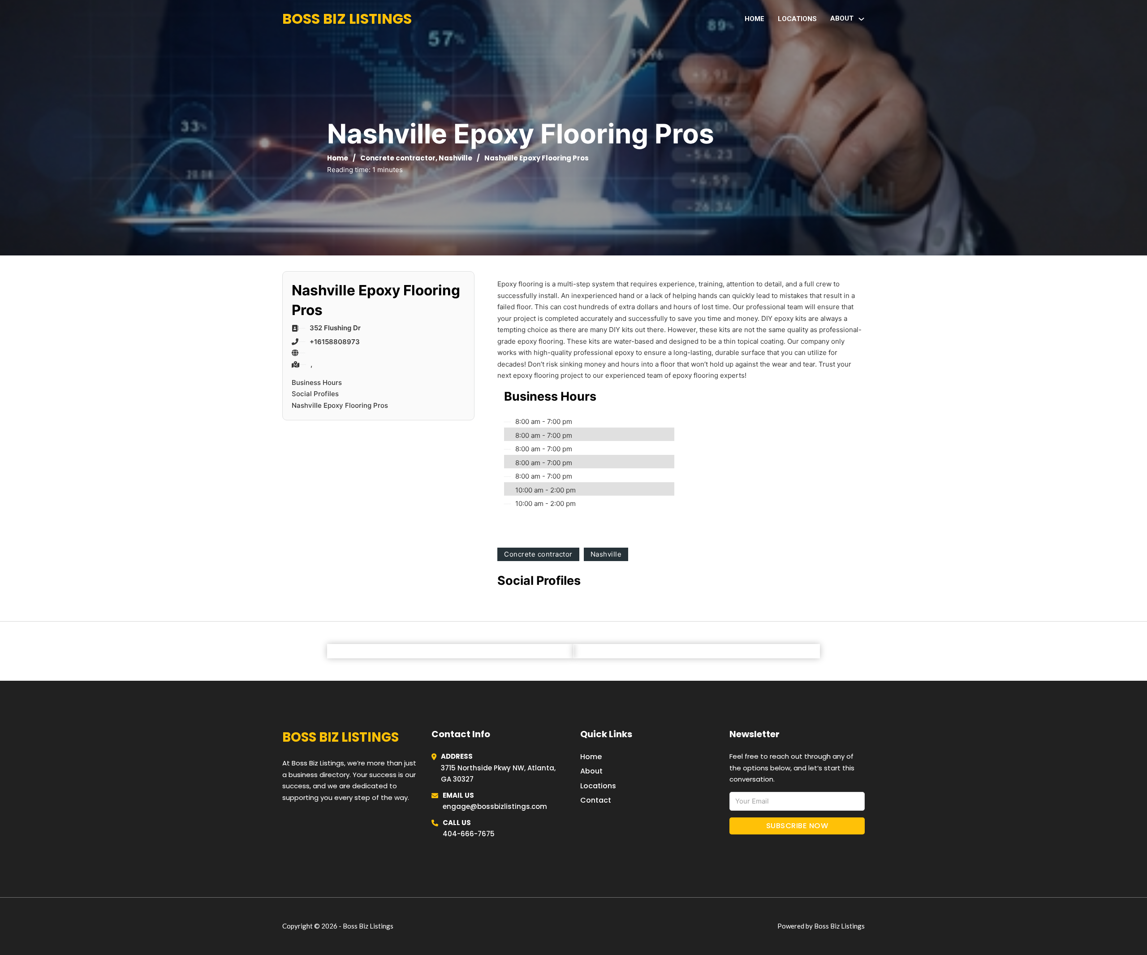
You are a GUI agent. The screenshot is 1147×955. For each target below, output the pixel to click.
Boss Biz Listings (347, 19)
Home (754, 19)
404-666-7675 (469, 833)
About (591, 771)
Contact (595, 800)
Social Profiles (315, 393)
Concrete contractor (398, 158)
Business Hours (317, 382)
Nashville (455, 158)
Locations (797, 19)
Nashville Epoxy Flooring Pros (340, 405)
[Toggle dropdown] (861, 19)
